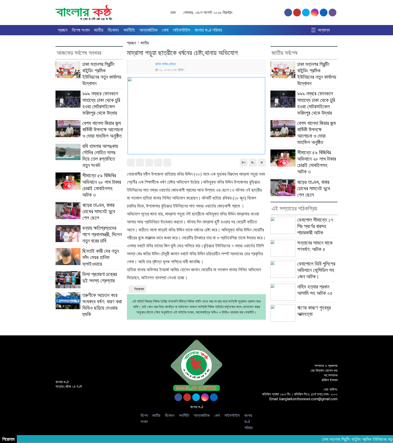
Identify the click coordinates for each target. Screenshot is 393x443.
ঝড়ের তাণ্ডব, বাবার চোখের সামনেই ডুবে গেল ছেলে (98, 211)
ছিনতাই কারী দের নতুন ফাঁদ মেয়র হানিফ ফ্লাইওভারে (100, 257)
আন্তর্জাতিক (148, 30)
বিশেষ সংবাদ (81, 30)
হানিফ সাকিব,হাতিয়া (165, 64)
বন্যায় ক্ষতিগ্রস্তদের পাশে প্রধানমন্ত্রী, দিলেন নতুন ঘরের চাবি (102, 234)
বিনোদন (113, 30)
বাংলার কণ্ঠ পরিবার (208, 30)
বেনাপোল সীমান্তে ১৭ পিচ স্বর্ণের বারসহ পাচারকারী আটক (315, 226)
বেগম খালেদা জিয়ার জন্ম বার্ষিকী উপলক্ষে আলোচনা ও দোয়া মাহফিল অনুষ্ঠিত (102, 129)
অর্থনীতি (129, 30)
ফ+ (244, 163)
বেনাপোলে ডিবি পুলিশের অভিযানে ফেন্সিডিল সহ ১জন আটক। (316, 270)
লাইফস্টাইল (181, 30)
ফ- (252, 163)
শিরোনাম (139, 289)
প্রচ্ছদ (62, 30)
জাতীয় (98, 30)
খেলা (165, 30)
